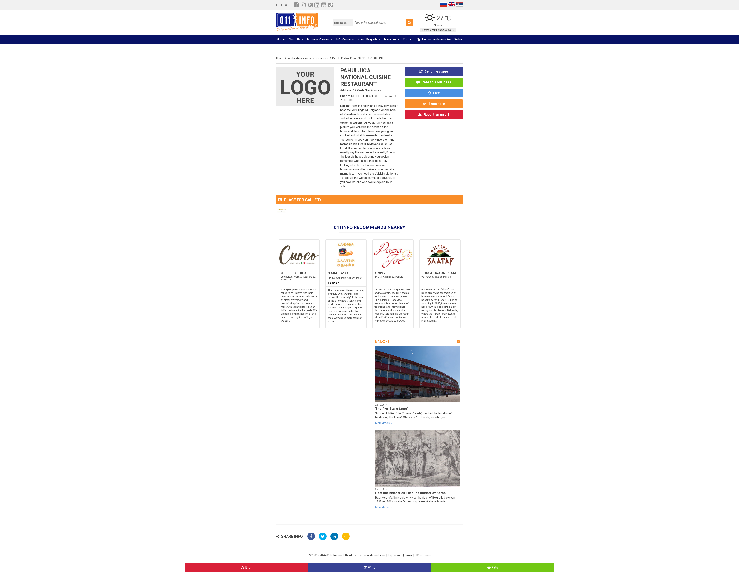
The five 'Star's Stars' (391, 409)
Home (281, 39)
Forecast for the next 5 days (437, 30)
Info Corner (343, 39)
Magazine (390, 39)
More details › (383, 423)
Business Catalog (318, 39)
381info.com (423, 555)
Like (436, 93)
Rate (495, 567)
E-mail (408, 555)
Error (248, 567)
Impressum (395, 555)
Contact (408, 39)
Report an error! (436, 115)
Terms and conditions (371, 555)
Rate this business (436, 82)
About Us (294, 39)
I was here (436, 104)
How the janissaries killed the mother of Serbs (410, 493)
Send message (436, 71)
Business (340, 22)
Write (371, 567)
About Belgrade (367, 39)
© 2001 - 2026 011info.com (325, 555)
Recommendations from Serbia (441, 39)
